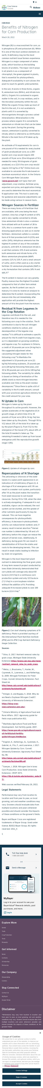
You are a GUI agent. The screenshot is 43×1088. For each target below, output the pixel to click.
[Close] (40, 1032)
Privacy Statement (11, 1066)
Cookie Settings (21, 1070)
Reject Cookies (21, 1077)
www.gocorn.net (10, 181)
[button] (21, 854)
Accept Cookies (21, 1084)
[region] (21, 1059)
